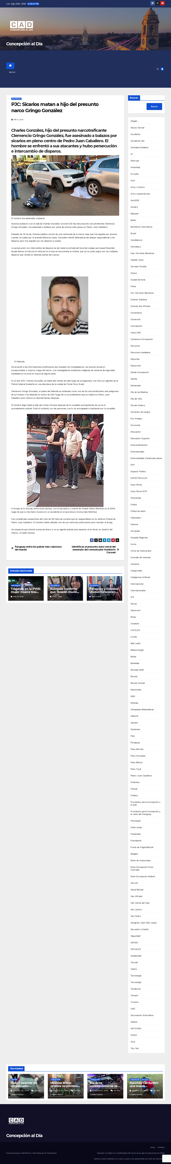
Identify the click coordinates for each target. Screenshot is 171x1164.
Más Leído (136, 643)
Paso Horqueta (138, 756)
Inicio (12, 72)
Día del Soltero (138, 405)
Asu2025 (135, 200)
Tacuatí (134, 962)
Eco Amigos (136, 418)
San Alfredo (136, 896)
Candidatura (136, 240)
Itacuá (134, 603)
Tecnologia (136, 982)
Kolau (133, 617)
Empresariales (137, 451)
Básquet (134, 213)
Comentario (136, 313)
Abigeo (134, 121)
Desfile (134, 379)
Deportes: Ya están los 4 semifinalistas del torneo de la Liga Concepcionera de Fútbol (131, 1153)
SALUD (134, 883)
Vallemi (134, 1022)
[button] (158, 69)
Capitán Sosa (137, 260)
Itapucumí (135, 610)
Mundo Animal (138, 683)
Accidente (135, 134)
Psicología (135, 821)
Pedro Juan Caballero (141, 775)
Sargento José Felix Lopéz (144, 922)
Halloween (136, 518)
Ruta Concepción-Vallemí (143, 876)
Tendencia (136, 989)
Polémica (135, 782)
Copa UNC (136, 332)
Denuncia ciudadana (140, 352)
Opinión (134, 722)
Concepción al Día (24, 43)
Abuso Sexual (137, 127)
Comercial (135, 319)
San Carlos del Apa (140, 903)
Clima (133, 286)
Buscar (134, 97)
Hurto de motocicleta (141, 551)
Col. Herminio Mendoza (142, 293)
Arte (133, 180)
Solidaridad (136, 956)
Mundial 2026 (137, 670)
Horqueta (135, 531)
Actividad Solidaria (139, 147)
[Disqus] (65, 640)
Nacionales (16, 99)
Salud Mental (137, 889)
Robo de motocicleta (141, 860)
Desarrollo (136, 365)
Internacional (137, 584)
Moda (133, 656)
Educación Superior (140, 438)
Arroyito (135, 174)
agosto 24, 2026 (21, 1091)
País (133, 736)
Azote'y (134, 207)
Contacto (161, 1147)
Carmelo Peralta (138, 266)
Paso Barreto (137, 749)
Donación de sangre (140, 412)
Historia (134, 524)
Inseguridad (136, 570)
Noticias (134, 703)
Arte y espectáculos (140, 194)
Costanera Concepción (142, 339)
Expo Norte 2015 (139, 491)
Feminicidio (136, 498)
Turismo (134, 1002)
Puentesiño (136, 840)
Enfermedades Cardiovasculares (146, 458)
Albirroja (135, 160)
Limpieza (135, 623)
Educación (136, 432)
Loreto (134, 637)
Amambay (135, 167)
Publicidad (135, 834)
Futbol (134, 504)
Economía (135, 425)
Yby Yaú (135, 1048)
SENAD (134, 942)
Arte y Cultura (137, 187)
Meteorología (137, 650)
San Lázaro (136, 909)
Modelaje (135, 663)
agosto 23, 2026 (100, 1091)
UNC (133, 1008)
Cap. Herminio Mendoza (142, 253)
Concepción (136, 326)
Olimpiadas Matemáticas (142, 709)
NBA (133, 696)
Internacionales (138, 590)
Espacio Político (138, 471)
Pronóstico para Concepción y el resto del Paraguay (145, 812)
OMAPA (134, 716)
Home (152, 1147)
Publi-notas (136, 827)
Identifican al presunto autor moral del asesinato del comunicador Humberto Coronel (94, 549)
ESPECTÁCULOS (139, 478)
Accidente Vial (137, 141)
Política (134, 795)
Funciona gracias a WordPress (18, 1153)
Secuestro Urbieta (139, 929)
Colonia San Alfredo (140, 306)
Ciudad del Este (138, 279)
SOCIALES (136, 949)
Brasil (133, 233)
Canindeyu (136, 246)
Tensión (134, 995)
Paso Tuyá (136, 769)
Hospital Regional (139, 537)
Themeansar (52, 1153)
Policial (134, 789)
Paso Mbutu (136, 762)
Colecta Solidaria (139, 299)
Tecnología (136, 975)
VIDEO (134, 1035)
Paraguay (135, 742)
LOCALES (135, 630)
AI (132, 154)
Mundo (134, 676)
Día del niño (136, 398)
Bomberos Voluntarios (141, 227)
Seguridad (135, 936)
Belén (133, 220)
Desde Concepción (140, 372)
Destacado (136, 385)
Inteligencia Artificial (140, 577)
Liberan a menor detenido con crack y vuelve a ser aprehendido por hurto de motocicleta (129, 1159)
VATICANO (136, 1028)
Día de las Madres (139, 392)
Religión (134, 854)
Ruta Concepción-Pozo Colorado (142, 868)
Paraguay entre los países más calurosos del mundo (38, 548)
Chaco (134, 273)
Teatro (134, 969)
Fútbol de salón (138, 511)
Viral (133, 1041)
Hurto (133, 544)
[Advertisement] (89, 69)
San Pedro (136, 916)
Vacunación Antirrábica (142, 1015)
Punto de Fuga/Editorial (142, 847)
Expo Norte (136, 484)
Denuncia (135, 346)
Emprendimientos (139, 445)
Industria (135, 564)
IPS (132, 597)
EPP (133, 465)
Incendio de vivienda (140, 557)
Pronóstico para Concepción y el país (145, 803)
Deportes (135, 359)
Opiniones (135, 729)
